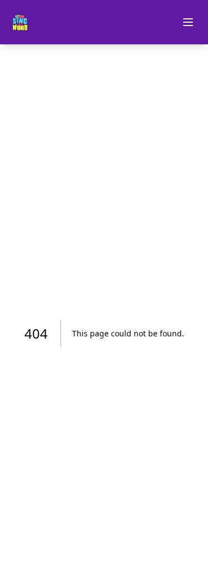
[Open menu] (188, 22)
